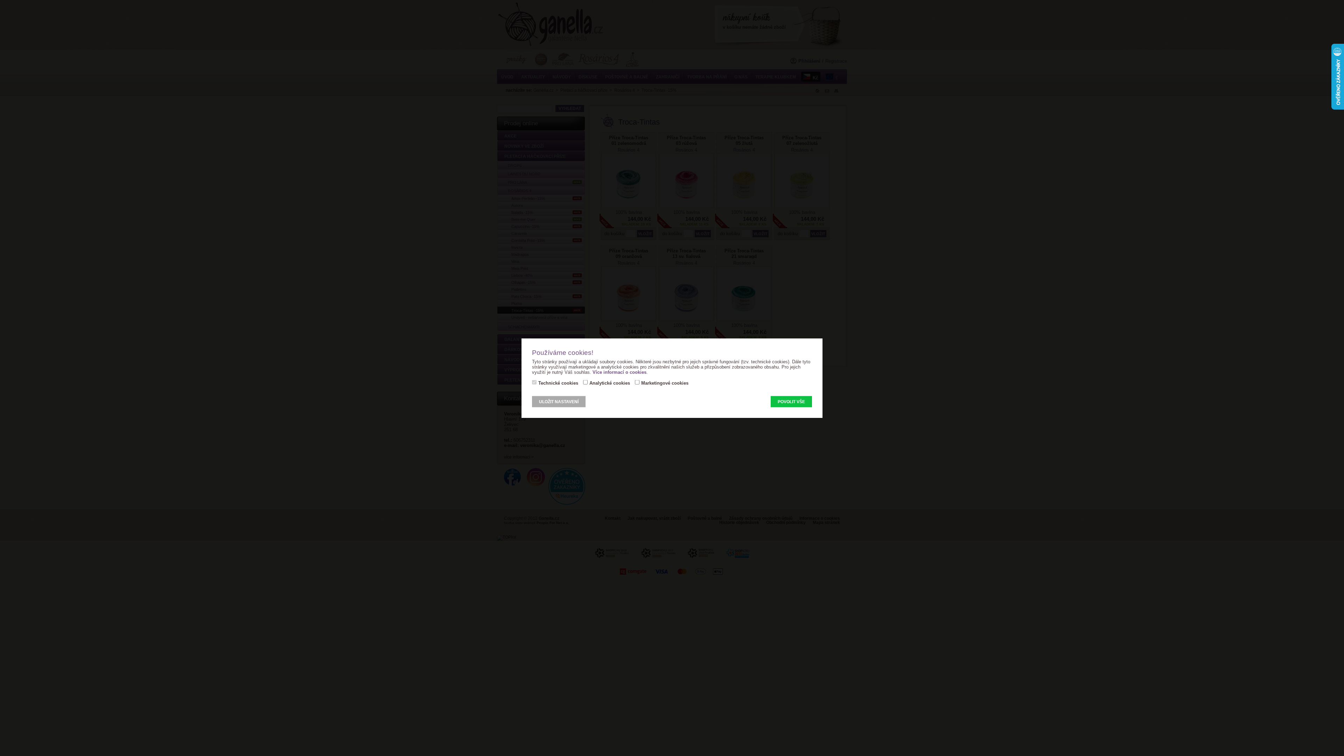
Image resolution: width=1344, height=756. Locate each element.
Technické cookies (558, 383)
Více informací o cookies (619, 372)
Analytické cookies (609, 383)
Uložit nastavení (559, 402)
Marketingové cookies (664, 383)
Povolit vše (791, 402)
